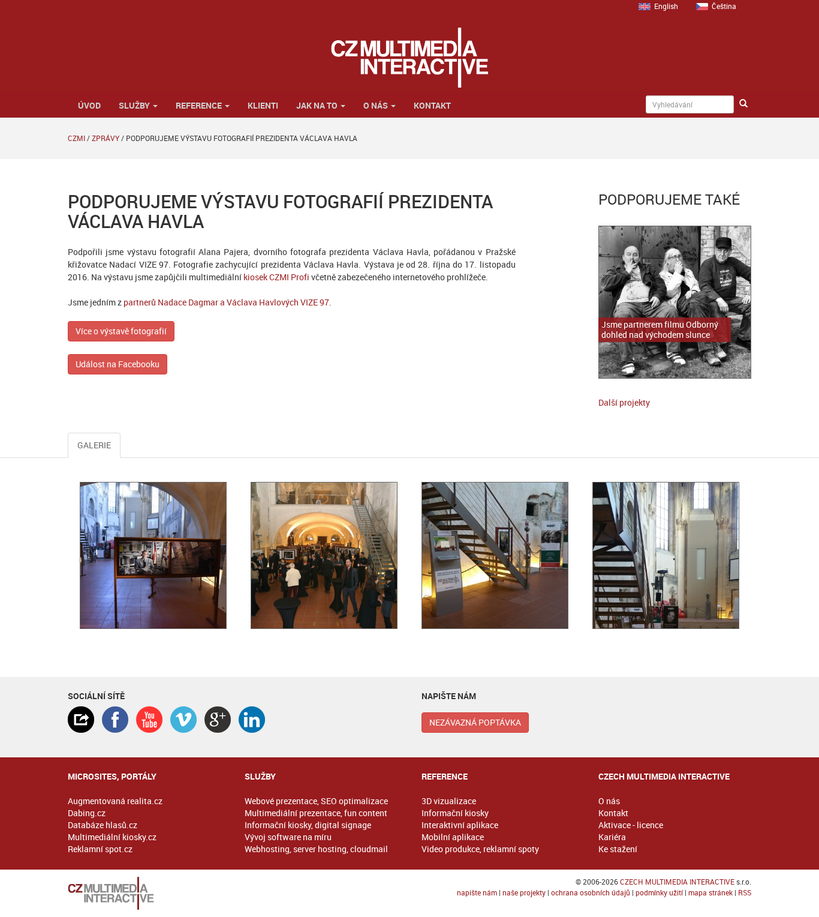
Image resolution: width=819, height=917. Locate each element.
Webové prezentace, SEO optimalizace (316, 801)
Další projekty (624, 402)
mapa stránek (710, 892)
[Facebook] (115, 719)
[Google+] (217, 719)
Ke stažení (617, 849)
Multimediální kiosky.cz (112, 837)
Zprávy (105, 138)
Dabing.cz (87, 813)
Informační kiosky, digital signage (308, 825)
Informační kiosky (455, 813)
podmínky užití (659, 892)
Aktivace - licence (630, 825)
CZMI (76, 138)
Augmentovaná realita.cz (115, 801)
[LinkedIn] (252, 719)
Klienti (263, 105)
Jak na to (317, 105)
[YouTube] (149, 719)
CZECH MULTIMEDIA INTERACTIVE (677, 881)
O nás (376, 105)
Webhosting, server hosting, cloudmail (316, 849)
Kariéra (612, 837)
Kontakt (432, 105)
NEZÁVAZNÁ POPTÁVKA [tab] (475, 722)
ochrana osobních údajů (590, 892)
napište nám (477, 892)
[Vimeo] (183, 719)
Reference (200, 105)
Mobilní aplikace (452, 837)
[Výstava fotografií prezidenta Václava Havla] (153, 555)
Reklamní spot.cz (100, 849)
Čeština (724, 6)
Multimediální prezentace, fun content (316, 813)
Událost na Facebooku (117, 364)
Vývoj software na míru (288, 837)
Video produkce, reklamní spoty (480, 849)
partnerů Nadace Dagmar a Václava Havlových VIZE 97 (226, 302)
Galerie (94, 445)
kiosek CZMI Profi (276, 277)
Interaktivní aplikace (459, 825)
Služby (135, 105)
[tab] (81, 719)
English (666, 6)
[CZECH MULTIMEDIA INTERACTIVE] (144, 893)
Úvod (88, 105)
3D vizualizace (448, 801)
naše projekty (524, 892)
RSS (744, 892)
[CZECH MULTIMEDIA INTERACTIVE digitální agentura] (409, 58)
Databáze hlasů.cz (102, 825)
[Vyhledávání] (743, 103)
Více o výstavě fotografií (121, 331)
